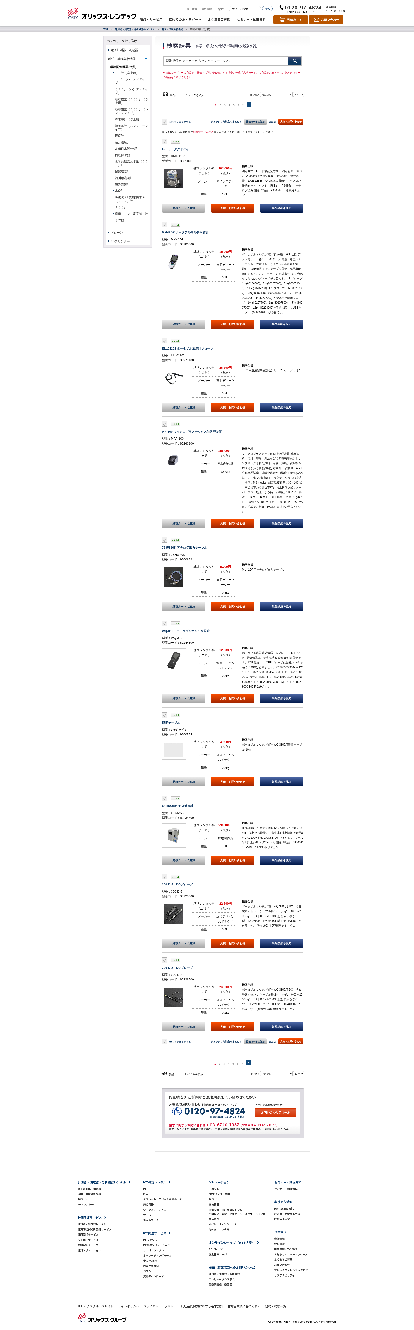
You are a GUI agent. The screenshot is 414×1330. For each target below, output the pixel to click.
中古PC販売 (150, 1260)
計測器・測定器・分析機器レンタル (102, 1182)
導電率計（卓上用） (128, 119)
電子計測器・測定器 (124, 50)
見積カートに (183, 208)
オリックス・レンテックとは (291, 1270)
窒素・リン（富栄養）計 (131, 213)
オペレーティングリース (157, 1255)
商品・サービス (151, 19)
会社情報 (192, 9)
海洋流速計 (122, 184)
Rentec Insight (284, 1208)
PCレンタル (150, 1240)
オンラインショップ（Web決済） (232, 1242)
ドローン (117, 232)
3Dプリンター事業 (219, 1194)
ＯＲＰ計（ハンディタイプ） (131, 91)
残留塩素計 (122, 171)
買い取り (214, 1219)
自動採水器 (122, 155)
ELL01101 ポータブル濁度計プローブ (187, 348)
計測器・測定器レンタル (92, 1224)
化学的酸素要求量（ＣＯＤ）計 (131, 163)
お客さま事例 (151, 1266)
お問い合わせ (282, 1264)
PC (145, 1189)
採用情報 (206, 9)
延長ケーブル (171, 722)
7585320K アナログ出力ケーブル (184, 547)
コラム (147, 1271)
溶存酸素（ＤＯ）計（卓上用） (131, 101)
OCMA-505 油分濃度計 (177, 806)
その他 (119, 220)
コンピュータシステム (222, 1279)
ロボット (214, 1189)
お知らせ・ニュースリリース (290, 1254)
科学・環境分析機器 (172, 29)
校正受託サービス (88, 1240)
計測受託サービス (88, 1234)
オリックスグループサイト (96, 1306)
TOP (106, 29)
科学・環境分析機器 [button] (122, 59)
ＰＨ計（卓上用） (127, 73)
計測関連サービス (90, 1217)
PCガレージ (216, 1249)
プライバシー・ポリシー (160, 1306)
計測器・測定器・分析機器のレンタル (135, 29)
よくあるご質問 (219, 19)
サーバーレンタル (153, 1250)
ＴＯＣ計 (121, 207)
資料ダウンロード (153, 1276)
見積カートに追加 (255, 121)
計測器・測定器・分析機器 (224, 1274)
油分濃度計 (122, 142)
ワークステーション (154, 1209)
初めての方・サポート (185, 19)
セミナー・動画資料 (251, 19)
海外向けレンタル (220, 1229)
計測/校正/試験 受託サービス (94, 1229)
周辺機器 (148, 1204)
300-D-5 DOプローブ (177, 884)
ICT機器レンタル (154, 1182)
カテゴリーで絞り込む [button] (122, 41)
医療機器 (214, 1204)
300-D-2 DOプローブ (177, 967)
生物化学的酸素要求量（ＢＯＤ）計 (130, 199)
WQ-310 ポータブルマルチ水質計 (186, 631)
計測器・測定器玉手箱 (287, 1214)
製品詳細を (282, 208)
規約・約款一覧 (275, 1306)
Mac (146, 1194)
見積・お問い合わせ (291, 121)
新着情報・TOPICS (285, 1249)
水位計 (119, 190)
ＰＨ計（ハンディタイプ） (130, 80)
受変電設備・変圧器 (220, 1284)
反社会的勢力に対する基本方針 (202, 1306)
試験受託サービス (88, 1245)
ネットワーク (151, 1220)
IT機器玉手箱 (282, 1219)
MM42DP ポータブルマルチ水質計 (185, 232)
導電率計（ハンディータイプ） (131, 127)
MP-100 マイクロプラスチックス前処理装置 (192, 431)
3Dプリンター (120, 241)
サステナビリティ (284, 1275)
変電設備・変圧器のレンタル (225, 1209)
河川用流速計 (124, 178)
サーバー (148, 1215)
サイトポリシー (128, 1306)
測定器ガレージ (218, 1254)
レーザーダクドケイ (175, 149)
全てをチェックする (180, 121)
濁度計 (119, 135)
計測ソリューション (89, 1250)
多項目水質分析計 (127, 148)
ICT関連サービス (154, 1233)
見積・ (232, 208)
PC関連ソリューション (156, 1245)
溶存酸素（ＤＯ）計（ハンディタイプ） (131, 111)
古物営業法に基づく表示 (244, 1306)
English (220, 9)
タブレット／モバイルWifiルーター (163, 1199)
